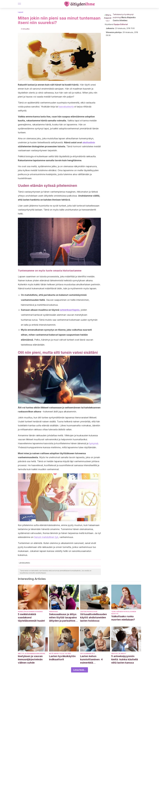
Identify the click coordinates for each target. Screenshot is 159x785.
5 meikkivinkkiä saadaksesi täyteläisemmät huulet (31, 617)
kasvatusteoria (66, 106)
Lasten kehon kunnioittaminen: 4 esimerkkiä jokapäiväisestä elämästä (91, 659)
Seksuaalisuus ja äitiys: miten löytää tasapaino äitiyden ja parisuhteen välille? (63, 617)
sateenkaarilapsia (70, 310)
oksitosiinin (88, 142)
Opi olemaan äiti (87, 653)
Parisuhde (53, 611)
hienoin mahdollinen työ (46, 537)
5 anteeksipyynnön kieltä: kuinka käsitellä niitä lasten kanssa (124, 659)
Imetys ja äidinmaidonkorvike (31, 653)
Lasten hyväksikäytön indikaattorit (62, 658)
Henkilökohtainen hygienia (30, 611)
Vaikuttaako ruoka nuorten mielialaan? (123, 618)
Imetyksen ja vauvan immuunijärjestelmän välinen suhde (30, 659)
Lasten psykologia (88, 611)
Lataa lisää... (79, 670)
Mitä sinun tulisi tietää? (60, 653)
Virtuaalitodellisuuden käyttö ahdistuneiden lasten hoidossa (93, 617)
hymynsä (93, 443)
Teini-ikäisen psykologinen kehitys (123, 613)
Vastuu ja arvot (118, 653)
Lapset (20, 12)
